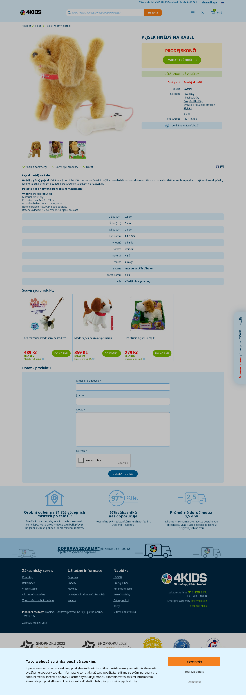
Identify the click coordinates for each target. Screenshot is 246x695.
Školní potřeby (121, 594)
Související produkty (66, 167)
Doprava (73, 577)
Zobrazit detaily (194, 671)
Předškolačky (191, 97)
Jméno (80, 395)
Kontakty (27, 577)
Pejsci (38, 25)
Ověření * (82, 451)
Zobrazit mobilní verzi (34, 622)
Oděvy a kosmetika (124, 611)
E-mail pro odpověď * (88, 380)
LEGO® (117, 577)
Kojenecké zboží (123, 588)
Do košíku (61, 353)
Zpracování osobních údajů (38, 600)
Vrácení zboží (29, 588)
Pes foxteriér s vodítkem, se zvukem (45, 338)
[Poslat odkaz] (222, 167)
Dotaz (89, 167)
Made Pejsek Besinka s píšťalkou (93, 338)
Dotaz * (81, 409)
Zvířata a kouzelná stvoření (200, 104)
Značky (72, 583)
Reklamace (28, 583)
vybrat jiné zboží (180, 60)
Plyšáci (188, 108)
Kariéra (72, 600)
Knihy (116, 606)
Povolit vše (194, 661)
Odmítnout (194, 681)
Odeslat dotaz (123, 473)
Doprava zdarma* (79, 548)
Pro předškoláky (193, 101)
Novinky (72, 588)
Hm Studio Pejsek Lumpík (140, 338)
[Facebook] (217, 167)
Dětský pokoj (121, 600)
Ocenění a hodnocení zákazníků (86, 594)
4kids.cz (26, 25)
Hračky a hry (120, 583)
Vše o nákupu (209, 2)
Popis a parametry (36, 167)
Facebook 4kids (198, 605)
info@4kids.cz (199, 600)
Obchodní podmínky (33, 594)
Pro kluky (189, 94)
